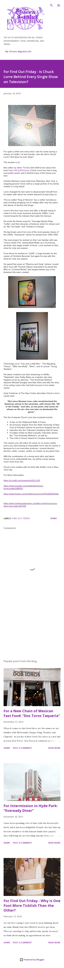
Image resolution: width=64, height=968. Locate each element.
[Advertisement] (32, 629)
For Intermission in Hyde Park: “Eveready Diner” (31, 808)
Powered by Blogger (33, 959)
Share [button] (53, 518)
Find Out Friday (21, 518)
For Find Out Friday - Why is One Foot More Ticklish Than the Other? (32, 905)
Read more (54, 747)
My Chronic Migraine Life (18, 51)
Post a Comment (22, 747)
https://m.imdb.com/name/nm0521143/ (22, 480)
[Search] (51, 5)
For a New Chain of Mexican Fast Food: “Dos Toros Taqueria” (32, 713)
